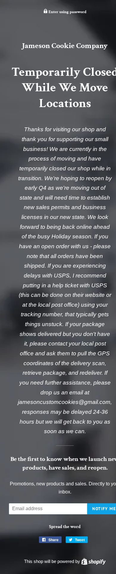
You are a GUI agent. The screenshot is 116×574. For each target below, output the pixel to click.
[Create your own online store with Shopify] (93, 561)
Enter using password (67, 12)
